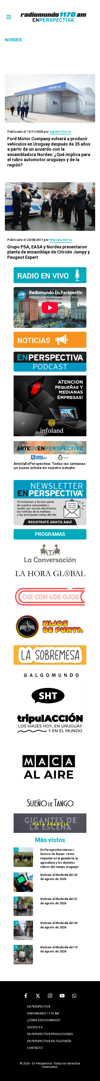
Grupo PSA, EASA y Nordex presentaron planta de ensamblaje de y (48, 252)
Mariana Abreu (61, 240)
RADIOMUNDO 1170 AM (43, 1013)
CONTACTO (35, 1048)
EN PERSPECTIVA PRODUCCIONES (50, 1034)
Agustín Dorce (60, 131)
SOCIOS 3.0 (34, 1027)
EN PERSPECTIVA (38, 1006)
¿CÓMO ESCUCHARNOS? (43, 1020)
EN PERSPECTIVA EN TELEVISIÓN (49, 1041)
